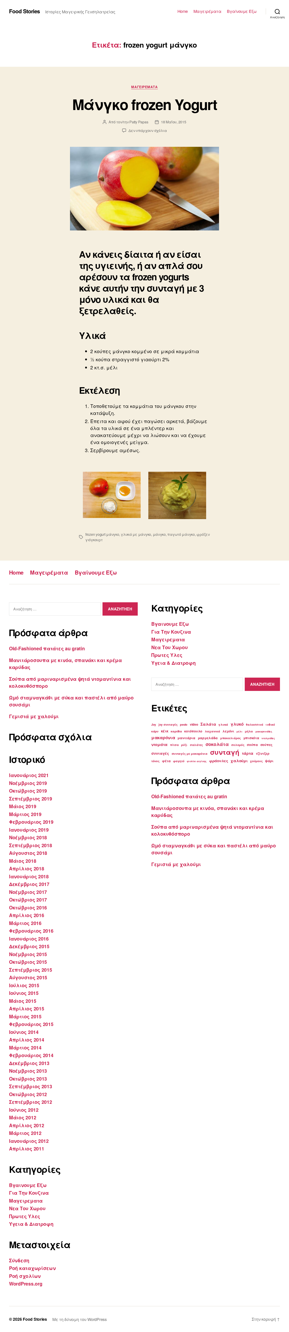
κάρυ (154, 731)
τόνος (155, 761)
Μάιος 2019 (22, 806)
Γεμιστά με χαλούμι (34, 716)
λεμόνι (228, 731)
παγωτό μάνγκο (181, 534)
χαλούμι (239, 760)
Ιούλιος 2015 (24, 985)
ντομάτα (159, 744)
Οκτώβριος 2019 (28, 790)
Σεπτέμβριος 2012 (30, 1101)
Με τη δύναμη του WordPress (79, 1319)
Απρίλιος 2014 (26, 1039)
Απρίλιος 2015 (26, 1008)
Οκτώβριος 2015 (28, 961)
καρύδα (176, 731)
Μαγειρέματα (207, 11)
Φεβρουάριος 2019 (31, 821)
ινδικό (270, 724)
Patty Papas (138, 121)
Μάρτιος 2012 (25, 1133)
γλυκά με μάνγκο (136, 534)
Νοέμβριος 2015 (28, 954)
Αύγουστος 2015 (28, 977)
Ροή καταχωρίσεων (32, 1268)
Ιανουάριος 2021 (29, 775)
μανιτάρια (186, 738)
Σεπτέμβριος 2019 (30, 798)
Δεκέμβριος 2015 (29, 946)
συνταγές (160, 753)
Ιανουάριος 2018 (29, 876)
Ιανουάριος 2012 (29, 1140)
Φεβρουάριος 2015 (31, 1024)
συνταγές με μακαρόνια (189, 754)
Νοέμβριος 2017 (28, 891)
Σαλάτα (208, 724)
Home (182, 11)
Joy (153, 724)
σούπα (252, 744)
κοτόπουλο (193, 731)
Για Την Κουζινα (29, 1192)
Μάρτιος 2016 (25, 923)
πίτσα (174, 745)
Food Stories (24, 11)
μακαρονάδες (263, 731)
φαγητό (178, 761)
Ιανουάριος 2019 (29, 829)
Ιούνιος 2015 (24, 992)
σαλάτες (196, 745)
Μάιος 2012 (22, 1117)
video (194, 724)
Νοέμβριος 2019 (28, 783)
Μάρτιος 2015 (25, 1016)
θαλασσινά (254, 724)
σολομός (237, 745)
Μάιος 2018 (22, 860)
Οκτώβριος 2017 (28, 899)
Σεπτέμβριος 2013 (30, 1086)
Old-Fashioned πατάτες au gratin (47, 648)
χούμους (256, 761)
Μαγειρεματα (144, 87)
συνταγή (224, 752)
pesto (183, 724)
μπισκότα (251, 738)
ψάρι (269, 761)
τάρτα (248, 753)
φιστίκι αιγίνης (197, 761)
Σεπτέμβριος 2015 (30, 969)
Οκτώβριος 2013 (28, 1078)
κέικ (164, 731)
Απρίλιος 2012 (26, 1125)
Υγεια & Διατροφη (31, 1223)
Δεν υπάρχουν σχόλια (147, 130)
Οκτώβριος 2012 (28, 1094)
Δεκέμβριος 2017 (29, 884)
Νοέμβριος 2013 (28, 1070)
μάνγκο (159, 534)
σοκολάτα (217, 744)
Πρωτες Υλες (24, 1216)
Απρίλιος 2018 (26, 868)
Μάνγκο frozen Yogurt (144, 104)
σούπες (266, 744)
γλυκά (223, 724)
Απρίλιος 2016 (26, 915)
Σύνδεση (19, 1260)
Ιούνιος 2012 (24, 1109)
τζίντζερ (263, 753)
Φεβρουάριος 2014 (31, 1055)
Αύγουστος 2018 (28, 852)
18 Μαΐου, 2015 (173, 121)
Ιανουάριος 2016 (29, 938)
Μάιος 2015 (22, 1000)
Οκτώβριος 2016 (28, 907)
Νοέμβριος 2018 (28, 837)
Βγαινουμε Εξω (28, 1185)
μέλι (239, 731)
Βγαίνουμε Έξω (242, 11)
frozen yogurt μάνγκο (102, 534)
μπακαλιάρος (230, 738)
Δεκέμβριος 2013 (29, 1063)
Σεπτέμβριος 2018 (30, 845)
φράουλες (218, 760)
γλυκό (237, 724)
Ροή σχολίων (25, 1275)
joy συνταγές (168, 724)
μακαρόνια (163, 737)
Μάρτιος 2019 (25, 814)
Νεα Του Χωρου (27, 1208)
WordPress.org (25, 1283)
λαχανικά (212, 731)
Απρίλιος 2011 (26, 1148)
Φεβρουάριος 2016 (31, 930)
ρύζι (184, 745)
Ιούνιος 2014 (24, 1031)
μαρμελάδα (208, 738)
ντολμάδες (268, 738)
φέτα (166, 761)
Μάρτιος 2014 (25, 1047)
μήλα (249, 731)
